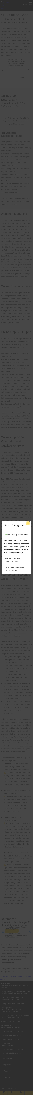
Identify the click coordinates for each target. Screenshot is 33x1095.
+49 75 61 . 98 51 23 (13, 561)
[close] (28, 523)
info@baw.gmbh (12, 570)
